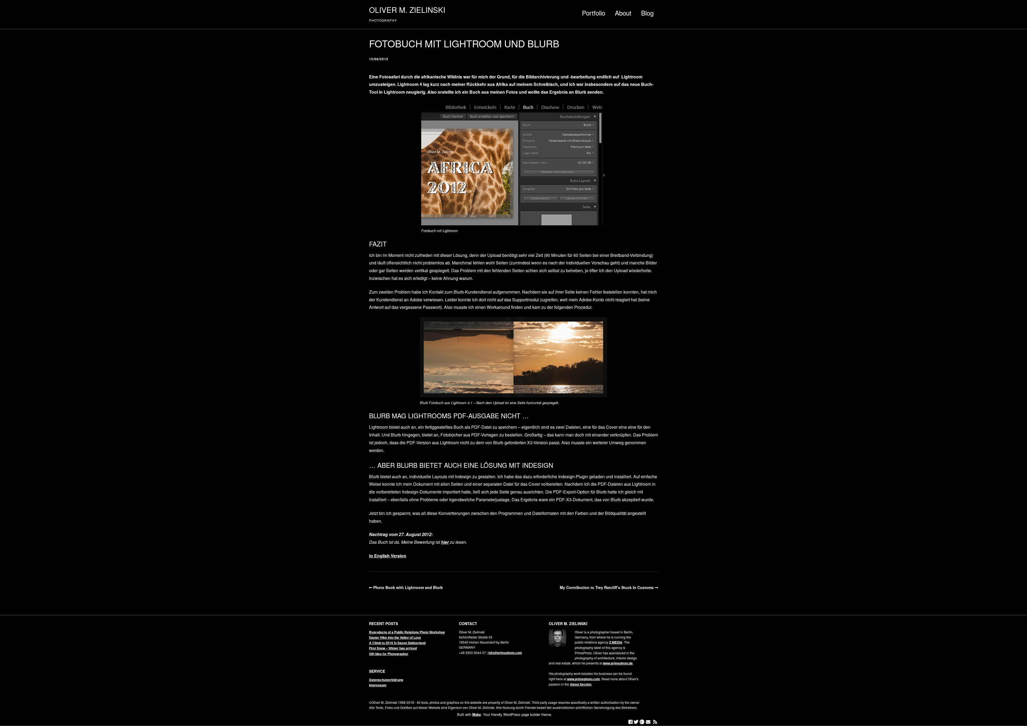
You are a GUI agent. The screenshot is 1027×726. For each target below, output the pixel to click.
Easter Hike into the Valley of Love (395, 637)
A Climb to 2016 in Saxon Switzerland (397, 642)
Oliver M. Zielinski (407, 9)
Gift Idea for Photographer (388, 653)
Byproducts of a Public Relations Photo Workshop (407, 632)
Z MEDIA (615, 642)
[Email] (648, 722)
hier (445, 542)
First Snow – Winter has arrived (393, 648)
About (623, 12)
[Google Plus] (642, 722)
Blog (647, 12)
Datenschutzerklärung (386, 679)
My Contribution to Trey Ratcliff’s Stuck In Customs (607, 587)
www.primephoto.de (618, 663)
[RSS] (655, 722)
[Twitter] (636, 722)
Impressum (377, 685)
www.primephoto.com (583, 678)
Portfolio (593, 12)
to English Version (387, 556)
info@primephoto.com (505, 652)
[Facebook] (631, 722)
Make (476, 714)
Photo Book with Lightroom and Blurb (408, 587)
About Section (580, 684)
